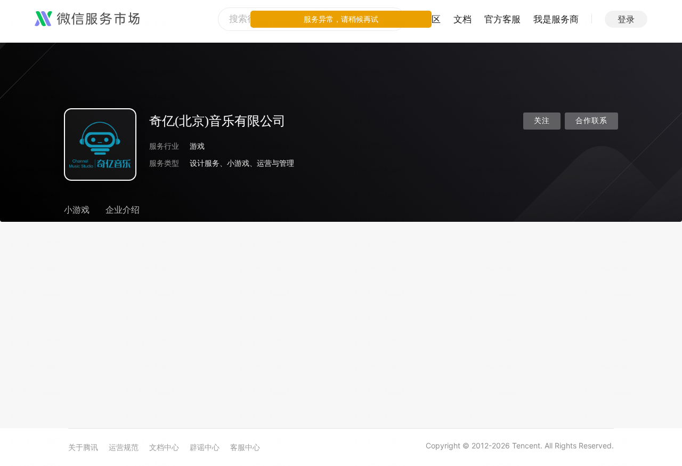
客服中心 (245, 447)
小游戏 (77, 209)
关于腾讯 (83, 447)
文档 (462, 19)
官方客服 (502, 19)
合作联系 (591, 121)
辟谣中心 (205, 447)
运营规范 (124, 447)
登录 (626, 19)
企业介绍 (122, 209)
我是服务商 (556, 19)
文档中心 (164, 447)
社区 (432, 19)
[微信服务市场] (87, 19)
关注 (542, 121)
